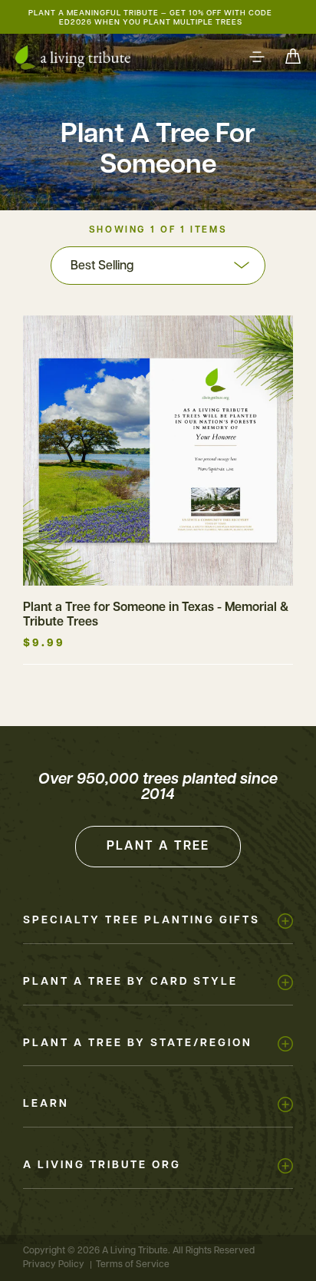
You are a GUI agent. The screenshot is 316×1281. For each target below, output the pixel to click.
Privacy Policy (53, 1264)
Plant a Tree (158, 846)
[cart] (293, 57)
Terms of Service (133, 1264)
